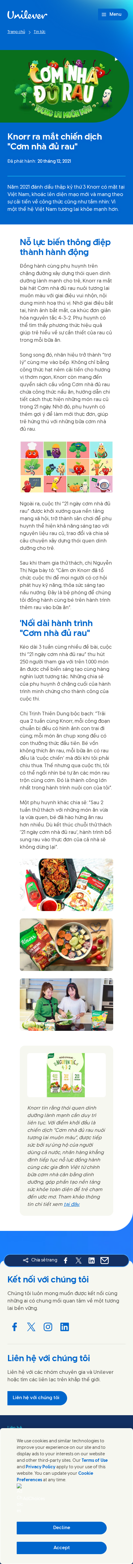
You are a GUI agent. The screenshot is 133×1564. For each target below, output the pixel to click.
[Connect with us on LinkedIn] (64, 1327)
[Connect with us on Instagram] (48, 1327)
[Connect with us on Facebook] (14, 1327)
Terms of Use (95, 1460)
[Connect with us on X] (31, 1327)
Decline (61, 1527)
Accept (62, 1547)
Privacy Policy (40, 1467)
